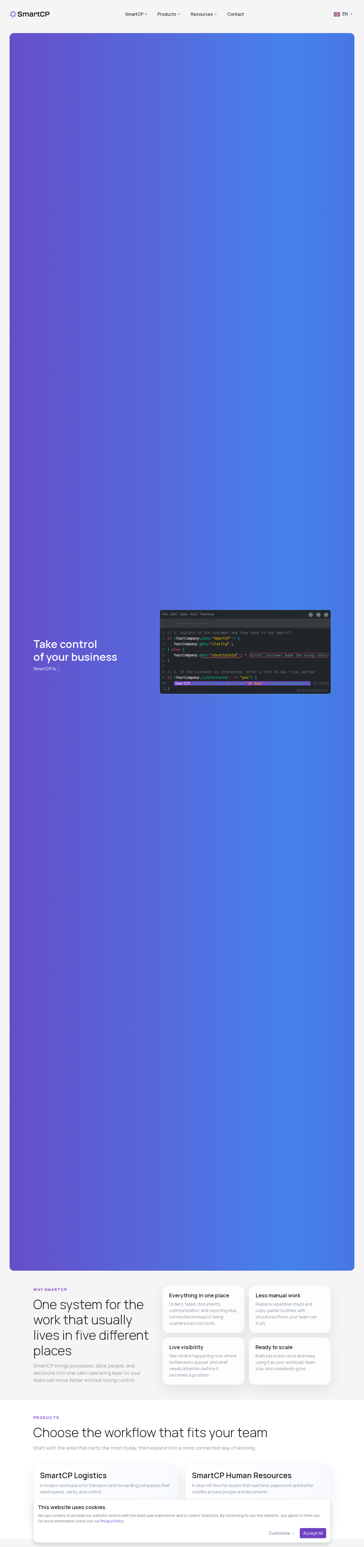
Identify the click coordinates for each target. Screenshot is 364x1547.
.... (242, 683)
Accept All (313, 1533)
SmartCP (134, 14)
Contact (235, 14)
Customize (280, 1533)
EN (345, 14)
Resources (202, 14)
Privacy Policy (111, 1521)
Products (166, 14)
